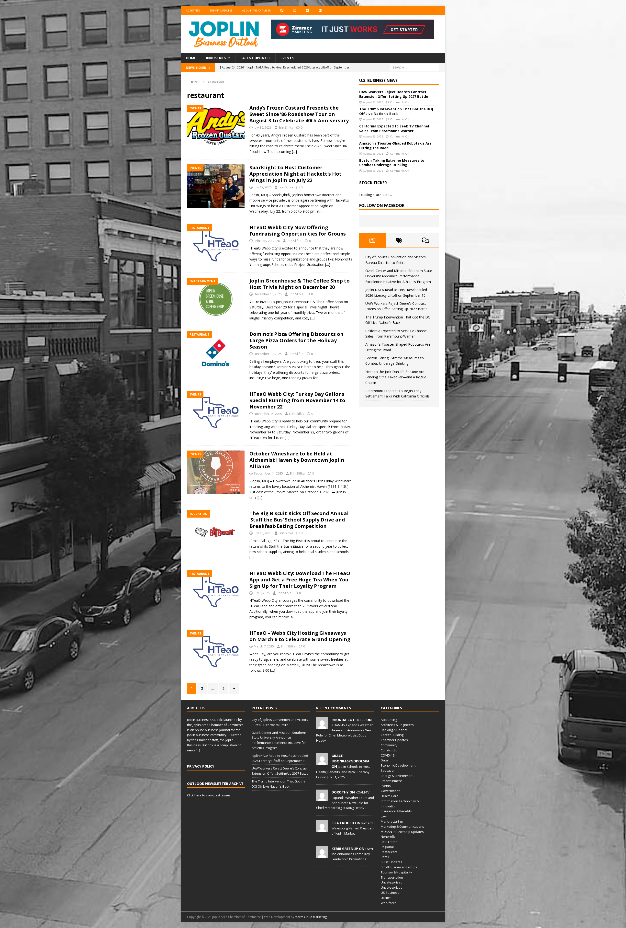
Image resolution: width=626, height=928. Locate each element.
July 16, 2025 (262, 533)
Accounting (389, 719)
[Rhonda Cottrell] (322, 726)
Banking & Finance (394, 730)
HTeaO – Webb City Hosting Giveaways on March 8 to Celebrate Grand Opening (299, 636)
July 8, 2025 (262, 593)
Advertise (193, 10)
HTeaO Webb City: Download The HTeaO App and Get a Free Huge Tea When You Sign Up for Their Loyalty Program (299, 579)
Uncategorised (391, 882)
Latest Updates (255, 58)
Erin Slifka (286, 127)
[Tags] (399, 240)
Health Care (389, 796)
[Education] (216, 532)
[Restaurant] (216, 246)
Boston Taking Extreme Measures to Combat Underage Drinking (391, 162)
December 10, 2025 (268, 294)
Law (384, 816)
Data (384, 760)
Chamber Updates (394, 740)
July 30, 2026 (262, 127)
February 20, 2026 (267, 240)
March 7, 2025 (264, 646)
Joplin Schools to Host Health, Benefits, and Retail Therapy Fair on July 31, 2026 (343, 771)
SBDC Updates (391, 862)
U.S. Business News (378, 80)
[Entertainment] (216, 299)
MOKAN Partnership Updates (402, 831)
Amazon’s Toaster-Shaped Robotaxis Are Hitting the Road (395, 145)
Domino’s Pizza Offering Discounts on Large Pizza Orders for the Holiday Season (296, 340)
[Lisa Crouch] (322, 829)
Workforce (388, 903)
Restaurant (389, 852)
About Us (196, 708)
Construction (390, 750)
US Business (390, 892)
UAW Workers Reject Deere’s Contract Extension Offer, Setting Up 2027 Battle (393, 94)
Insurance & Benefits (396, 811)
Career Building (392, 735)
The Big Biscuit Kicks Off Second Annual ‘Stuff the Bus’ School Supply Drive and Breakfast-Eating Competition (299, 519)
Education (388, 770)
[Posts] (372, 240)
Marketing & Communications (402, 826)
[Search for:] (414, 67)
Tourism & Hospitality (396, 872)
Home (191, 58)
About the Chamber (256, 10)
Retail (385, 857)
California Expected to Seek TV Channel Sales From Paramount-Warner (394, 128)
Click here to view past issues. (209, 795)
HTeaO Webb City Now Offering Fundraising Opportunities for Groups (297, 230)
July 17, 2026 (262, 187)
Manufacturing (391, 821)
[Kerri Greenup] (322, 855)
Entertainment (391, 781)
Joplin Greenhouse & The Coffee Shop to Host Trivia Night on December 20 (299, 283)
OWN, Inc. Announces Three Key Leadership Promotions (353, 854)
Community (389, 745)
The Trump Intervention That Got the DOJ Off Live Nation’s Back (396, 111)
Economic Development (398, 765)
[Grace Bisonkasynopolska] (322, 762)
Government (390, 791)
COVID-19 (387, 755)
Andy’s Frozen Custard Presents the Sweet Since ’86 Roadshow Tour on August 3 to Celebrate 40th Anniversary (299, 114)
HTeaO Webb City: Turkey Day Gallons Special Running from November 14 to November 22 (297, 400)
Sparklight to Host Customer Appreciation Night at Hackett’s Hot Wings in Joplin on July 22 (295, 173)
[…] (294, 151)
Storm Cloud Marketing (311, 917)
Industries (216, 58)
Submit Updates (221, 10)
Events (287, 58)
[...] (198, 750)
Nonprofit (388, 836)
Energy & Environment (397, 775)
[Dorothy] (322, 799)
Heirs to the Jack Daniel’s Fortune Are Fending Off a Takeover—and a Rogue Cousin (395, 377)
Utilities (386, 897)
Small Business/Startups (399, 867)
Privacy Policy (200, 766)
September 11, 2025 (268, 473)
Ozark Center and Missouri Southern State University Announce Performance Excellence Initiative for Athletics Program (398, 276)
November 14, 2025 (268, 413)
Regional (387, 847)
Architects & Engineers (397, 725)
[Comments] (425, 240)
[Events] (216, 126)
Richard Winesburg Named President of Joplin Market (353, 828)
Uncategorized (391, 887)
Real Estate (389, 841)
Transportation (392, 877)
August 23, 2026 (373, 102)
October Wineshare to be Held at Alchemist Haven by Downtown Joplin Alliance (296, 460)
